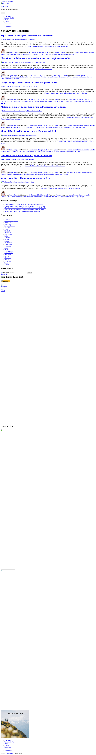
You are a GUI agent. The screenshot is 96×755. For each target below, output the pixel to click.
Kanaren (12, 77)
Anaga (71, 195)
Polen (6, 248)
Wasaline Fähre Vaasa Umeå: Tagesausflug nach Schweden (22, 211)
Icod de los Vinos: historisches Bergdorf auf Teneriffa (26, 155)
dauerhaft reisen (78, 52)
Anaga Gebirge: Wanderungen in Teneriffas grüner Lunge (29, 82)
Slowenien (7, 258)
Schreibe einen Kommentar (48, 54)
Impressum (7, 23)
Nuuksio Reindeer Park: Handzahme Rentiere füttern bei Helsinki (23, 204)
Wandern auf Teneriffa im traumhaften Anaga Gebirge (27, 178)
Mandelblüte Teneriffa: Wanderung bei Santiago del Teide (29, 131)
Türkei (6, 263)
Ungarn (6, 264)
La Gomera (29, 77)
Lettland (6, 239)
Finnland (7, 231)
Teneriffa (19, 54)
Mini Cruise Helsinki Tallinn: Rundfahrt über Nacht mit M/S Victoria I (25, 208)
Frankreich (7, 232)
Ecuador (6, 227)
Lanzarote (37, 77)
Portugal (9, 54)
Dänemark (7, 222)
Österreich (7, 246)
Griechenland (8, 234)
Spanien (65, 75)
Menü (3, 13)
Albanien (7, 219)
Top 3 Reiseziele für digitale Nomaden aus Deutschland (27, 35)
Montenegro (8, 243)
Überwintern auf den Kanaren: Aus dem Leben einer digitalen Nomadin (35, 58)
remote (14, 54)
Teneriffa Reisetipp (6, 101)
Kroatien (3, 54)
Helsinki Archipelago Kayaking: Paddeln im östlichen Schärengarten (24, 206)
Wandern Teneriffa (39, 101)
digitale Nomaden (89, 52)
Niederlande (8, 244)
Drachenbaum (71, 172)
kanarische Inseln (20, 77)
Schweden (7, 254)
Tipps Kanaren (17, 101)
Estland (6, 229)
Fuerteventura (5, 77)
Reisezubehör (8, 253)
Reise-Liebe (4, 6)
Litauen (6, 241)
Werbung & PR (9, 18)
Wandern (19, 196)
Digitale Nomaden (60, 52)
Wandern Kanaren (52, 77)
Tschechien (7, 261)
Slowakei (7, 256)
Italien (6, 236)
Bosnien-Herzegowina (11, 221)
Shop (6, 19)
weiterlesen (47, 46)
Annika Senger (13, 52)
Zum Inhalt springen (7, 1)
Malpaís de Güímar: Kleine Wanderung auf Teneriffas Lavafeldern (33, 107)
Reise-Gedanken (9, 251)
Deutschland (8, 224)
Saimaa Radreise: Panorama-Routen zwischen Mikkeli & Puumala (24, 209)
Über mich (7, 16)
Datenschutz (8, 750)
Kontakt (6, 21)
